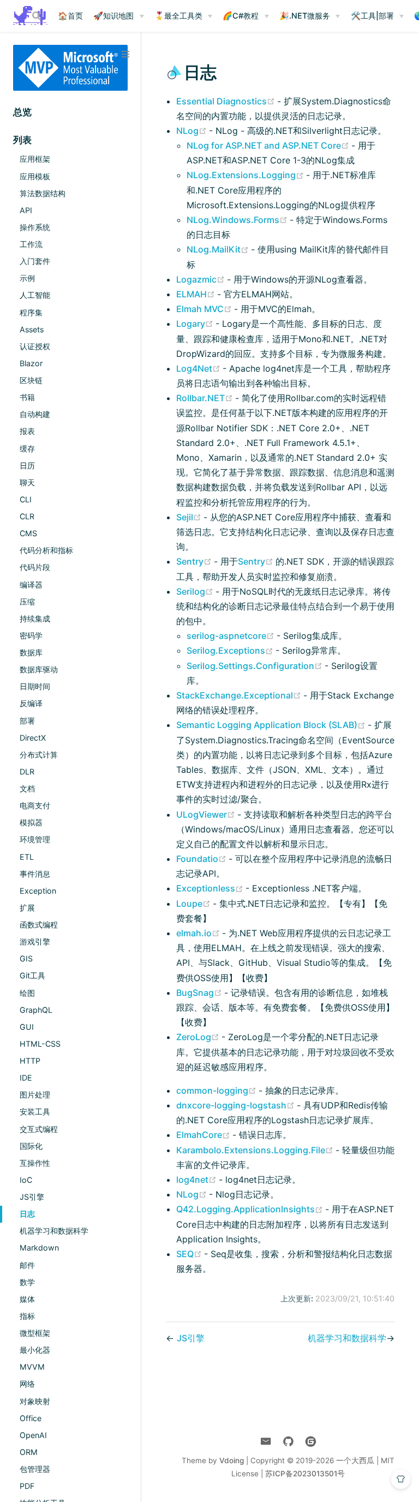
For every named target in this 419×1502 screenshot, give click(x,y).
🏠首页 (70, 15)
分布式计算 (39, 754)
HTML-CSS (40, 1043)
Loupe (194, 903)
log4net (197, 1179)
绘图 (27, 993)
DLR (27, 771)
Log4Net (199, 368)
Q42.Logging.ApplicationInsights (250, 1209)
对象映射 (35, 1401)
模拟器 (31, 822)
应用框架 (35, 158)
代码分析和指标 (46, 550)
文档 (27, 788)
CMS (28, 533)
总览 (22, 112)
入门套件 (35, 261)
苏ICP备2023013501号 (305, 1473)
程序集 (31, 312)
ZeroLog (199, 1036)
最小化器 (35, 1349)
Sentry (195, 561)
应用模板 (35, 176)
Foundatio (202, 858)
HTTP (30, 1060)
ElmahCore (204, 1134)
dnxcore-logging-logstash (236, 1105)
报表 (27, 431)
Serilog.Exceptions (231, 650)
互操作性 (35, 1162)
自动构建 (35, 414)
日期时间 (35, 686)
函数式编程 (39, 924)
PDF (27, 1486)
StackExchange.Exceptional (239, 695)
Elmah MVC (205, 308)
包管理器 (35, 1469)
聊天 (27, 482)
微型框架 (35, 1332)
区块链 (31, 380)
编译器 (31, 584)
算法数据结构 (42, 193)
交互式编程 (39, 1129)
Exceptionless (211, 888)
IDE (26, 1077)
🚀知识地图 (113, 15)
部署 (27, 720)
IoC (26, 1179)
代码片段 (35, 567)
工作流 (31, 244)
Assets (32, 329)
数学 (27, 1282)
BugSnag (200, 992)
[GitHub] (288, 1441)
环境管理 (35, 839)
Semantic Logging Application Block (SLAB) (272, 724)
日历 (27, 465)
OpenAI (33, 1435)
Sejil (189, 517)
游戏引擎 (35, 941)
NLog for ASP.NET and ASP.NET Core (269, 145)
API (26, 210)
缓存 (27, 448)
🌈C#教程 (241, 15)
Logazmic (201, 279)
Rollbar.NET (205, 397)
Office (30, 1418)
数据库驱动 (39, 669)
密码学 (31, 635)
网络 (27, 1383)
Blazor (31, 363)
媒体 (27, 1299)
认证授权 (35, 346)
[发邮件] (266, 1441)
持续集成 (35, 618)
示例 (27, 278)
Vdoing (231, 1460)
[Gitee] (311, 1441)
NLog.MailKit (219, 249)
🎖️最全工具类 (178, 15)
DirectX (33, 737)
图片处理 (35, 1094)
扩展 (27, 907)
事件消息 (35, 873)
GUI (27, 1026)
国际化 (31, 1146)
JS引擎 (32, 1196)
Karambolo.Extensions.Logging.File (256, 1150)
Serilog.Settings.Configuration (256, 665)
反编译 (31, 703)
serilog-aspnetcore (232, 635)
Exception (38, 890)
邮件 (27, 1265)
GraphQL (36, 1009)
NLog (192, 130)
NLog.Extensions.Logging (246, 174)
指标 (27, 1316)
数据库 (31, 652)
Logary (196, 323)
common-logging (217, 1090)
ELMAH (196, 294)
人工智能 (35, 295)
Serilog (196, 591)
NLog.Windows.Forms (238, 219)
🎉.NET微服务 (304, 15)
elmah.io (199, 933)
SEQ (190, 1253)
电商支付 (35, 805)
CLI (26, 499)
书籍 (27, 397)
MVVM (32, 1366)
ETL (27, 856)
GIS (26, 958)
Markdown (39, 1247)
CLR (27, 516)
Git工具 (32, 975)
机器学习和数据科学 (54, 1230)
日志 (27, 1213)
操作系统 (35, 227)
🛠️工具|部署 (372, 15)
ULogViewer (206, 814)
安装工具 (35, 1111)
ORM (29, 1452)
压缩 (27, 601)
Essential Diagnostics (226, 101)
